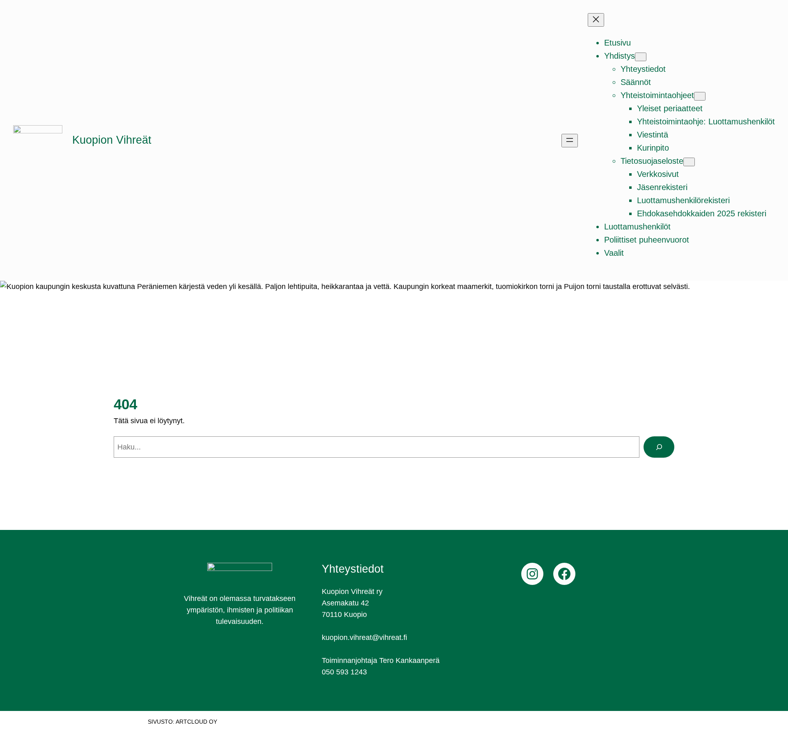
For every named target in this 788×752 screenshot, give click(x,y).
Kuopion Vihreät (111, 140)
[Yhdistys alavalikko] (640, 57)
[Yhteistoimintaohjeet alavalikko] (700, 96)
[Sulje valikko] (596, 20)
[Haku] (659, 446)
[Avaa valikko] (569, 140)
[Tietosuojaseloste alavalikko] (689, 162)
